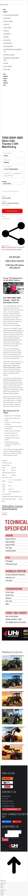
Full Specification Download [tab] (15, 266)
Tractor (21, 214)
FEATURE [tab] (14, 257)
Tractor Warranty (6, 218)
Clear (24, 182)
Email (3, 835)
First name (4, 832)
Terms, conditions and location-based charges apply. (10, 191)
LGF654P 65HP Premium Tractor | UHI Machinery (17, 691)
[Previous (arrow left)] (1, 886)
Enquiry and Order (12, 211)
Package (4, 181)
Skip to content (4, 4)
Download (4, 514)
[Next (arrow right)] (2, 886)
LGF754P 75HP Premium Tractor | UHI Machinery (17, 673)
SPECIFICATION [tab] (14, 261)
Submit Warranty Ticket (11, 809)
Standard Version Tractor (16, 214)
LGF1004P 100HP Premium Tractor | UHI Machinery (17, 655)
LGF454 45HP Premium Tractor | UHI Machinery (17, 709)
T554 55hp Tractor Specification (12, 507)
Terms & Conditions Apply (6, 205)
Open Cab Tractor (8, 214)
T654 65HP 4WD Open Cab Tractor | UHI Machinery (17, 727)
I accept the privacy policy (10, 837)
